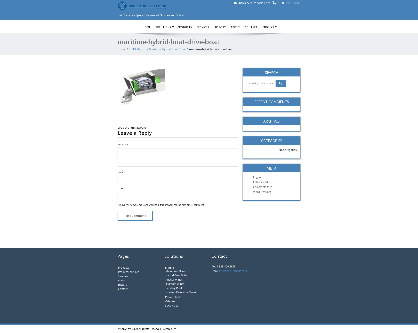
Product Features (128, 272)
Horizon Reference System (182, 292)
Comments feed (262, 187)
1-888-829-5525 (288, 3)
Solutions (163, 27)
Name (121, 172)
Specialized (171, 305)
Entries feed (260, 182)
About (235, 27)
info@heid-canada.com (254, 3)
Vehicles (170, 301)
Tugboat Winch (175, 284)
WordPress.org (262, 191)
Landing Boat (174, 288)
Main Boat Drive (175, 271)
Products (184, 27)
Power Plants (173, 297)
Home (147, 27)
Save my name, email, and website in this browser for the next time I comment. (162, 204)
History (220, 27)
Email (121, 188)
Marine (169, 267)
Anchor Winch (174, 279)
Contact (251, 27)
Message (123, 144)
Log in (257, 177)
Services (203, 27)
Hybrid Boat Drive (176, 275)
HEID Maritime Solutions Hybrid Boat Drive (157, 49)
